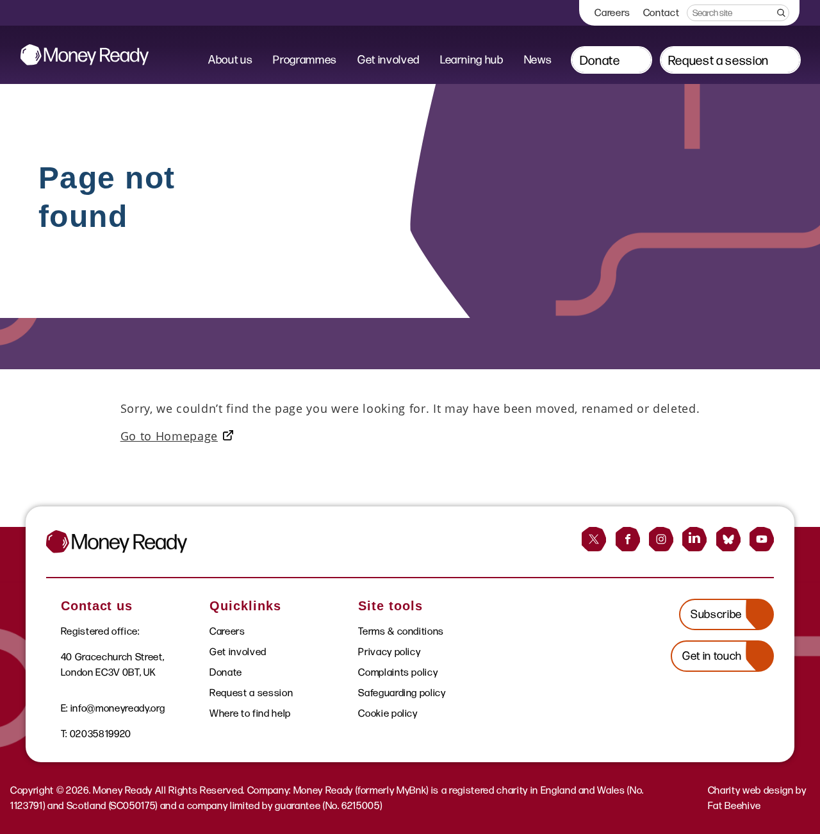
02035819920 (100, 734)
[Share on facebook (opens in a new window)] (628, 539)
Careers (612, 12)
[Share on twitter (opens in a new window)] (594, 539)
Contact (661, 12)
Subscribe (716, 614)
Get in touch (712, 656)
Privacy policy (389, 652)
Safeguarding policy (402, 693)
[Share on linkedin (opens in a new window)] (694, 539)
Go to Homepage (169, 436)
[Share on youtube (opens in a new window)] (762, 539)
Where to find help (250, 713)
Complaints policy (398, 672)
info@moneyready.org (117, 708)
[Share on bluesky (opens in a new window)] (728, 539)
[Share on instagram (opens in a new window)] (661, 539)
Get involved (388, 60)
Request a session (718, 60)
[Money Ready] (84, 54)
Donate (600, 60)
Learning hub (472, 60)
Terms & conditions (401, 631)
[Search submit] (780, 12)
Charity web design (751, 790)
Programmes (305, 60)
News (538, 60)
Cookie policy (388, 713)
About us (230, 60)
